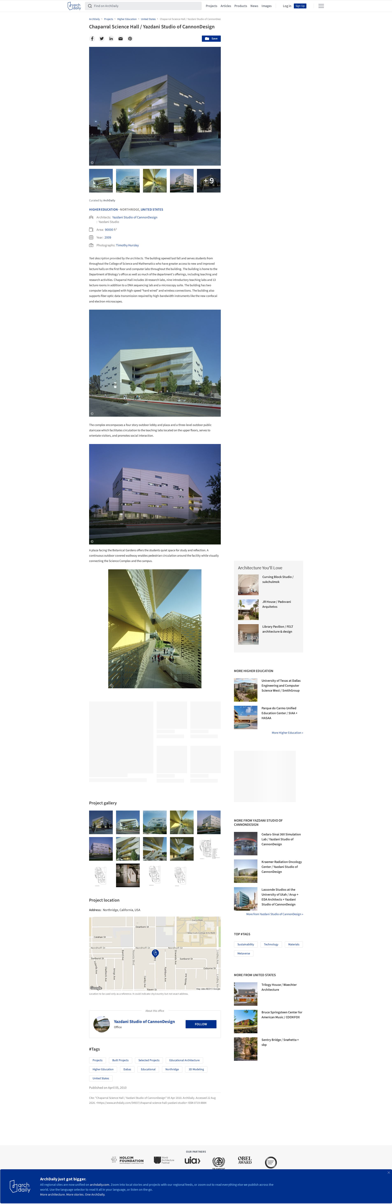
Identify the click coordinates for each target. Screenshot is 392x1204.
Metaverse (243, 953)
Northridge (172, 1069)
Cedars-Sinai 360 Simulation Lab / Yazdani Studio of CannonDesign (281, 839)
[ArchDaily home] (74, 6)
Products (240, 6)
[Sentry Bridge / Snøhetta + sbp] (245, 1049)
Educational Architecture (184, 1060)
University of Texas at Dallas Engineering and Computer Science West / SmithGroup (281, 685)
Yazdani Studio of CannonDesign (134, 217)
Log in (287, 6)
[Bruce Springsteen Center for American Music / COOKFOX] (245, 1021)
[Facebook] (92, 39)
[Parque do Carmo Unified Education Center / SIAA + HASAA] (245, 717)
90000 (109, 229)
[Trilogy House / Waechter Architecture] (245, 994)
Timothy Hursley (127, 245)
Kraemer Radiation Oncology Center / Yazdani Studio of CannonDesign (282, 867)
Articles (226, 6)
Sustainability (245, 944)
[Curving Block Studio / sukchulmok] (248, 584)
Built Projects (120, 1060)
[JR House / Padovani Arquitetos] (248, 609)
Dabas (127, 1069)
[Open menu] (321, 6)
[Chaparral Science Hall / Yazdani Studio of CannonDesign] (101, 822)
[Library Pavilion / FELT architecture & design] (248, 634)
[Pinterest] (130, 39)
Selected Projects (148, 1060)
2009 (108, 237)
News (254, 6)
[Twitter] (102, 39)
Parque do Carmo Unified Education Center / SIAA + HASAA (279, 713)
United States (152, 209)
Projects (211, 6)
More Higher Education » (287, 732)
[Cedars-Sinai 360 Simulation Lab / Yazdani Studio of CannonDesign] (245, 843)
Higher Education (103, 209)
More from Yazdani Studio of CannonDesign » (274, 914)
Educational (148, 1069)
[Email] (120, 39)
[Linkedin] (111, 39)
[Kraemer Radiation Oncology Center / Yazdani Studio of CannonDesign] (245, 871)
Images (267, 6)
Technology (271, 944)
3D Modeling (196, 1069)
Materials (293, 944)
